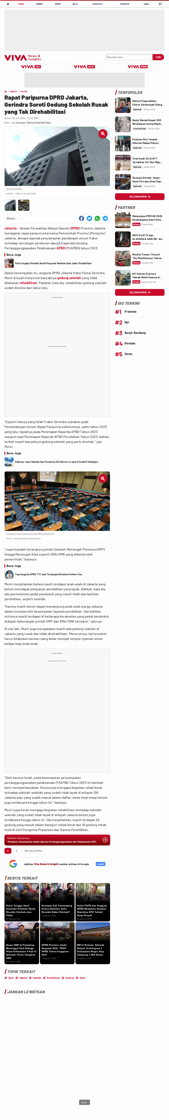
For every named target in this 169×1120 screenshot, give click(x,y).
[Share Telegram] (105, 218)
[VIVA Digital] (31, 66)
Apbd (82, 977)
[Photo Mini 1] (10, 205)
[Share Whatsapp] (97, 218)
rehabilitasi (28, 283)
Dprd (11, 977)
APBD (60, 248)
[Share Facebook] (81, 218)
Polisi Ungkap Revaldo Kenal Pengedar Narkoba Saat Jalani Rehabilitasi (53, 263)
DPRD (75, 228)
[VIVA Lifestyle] (84, 66)
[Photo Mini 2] (24, 205)
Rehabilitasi (53, 977)
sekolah (75, 278)
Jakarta (10, 228)
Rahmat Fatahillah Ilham (39, 122)
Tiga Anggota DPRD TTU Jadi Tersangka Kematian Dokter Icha (48, 574)
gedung (62, 278)
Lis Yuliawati (18, 122)
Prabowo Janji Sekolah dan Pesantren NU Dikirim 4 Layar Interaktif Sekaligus (56, 461)
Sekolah (37, 977)
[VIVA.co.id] (24, 57)
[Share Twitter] (89, 218)
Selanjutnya (33, 851)
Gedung (70, 977)
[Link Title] (123, 105)
